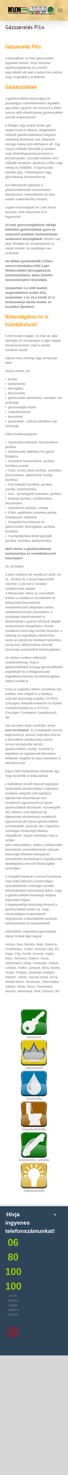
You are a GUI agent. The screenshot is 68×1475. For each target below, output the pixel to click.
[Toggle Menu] (60, 10)
